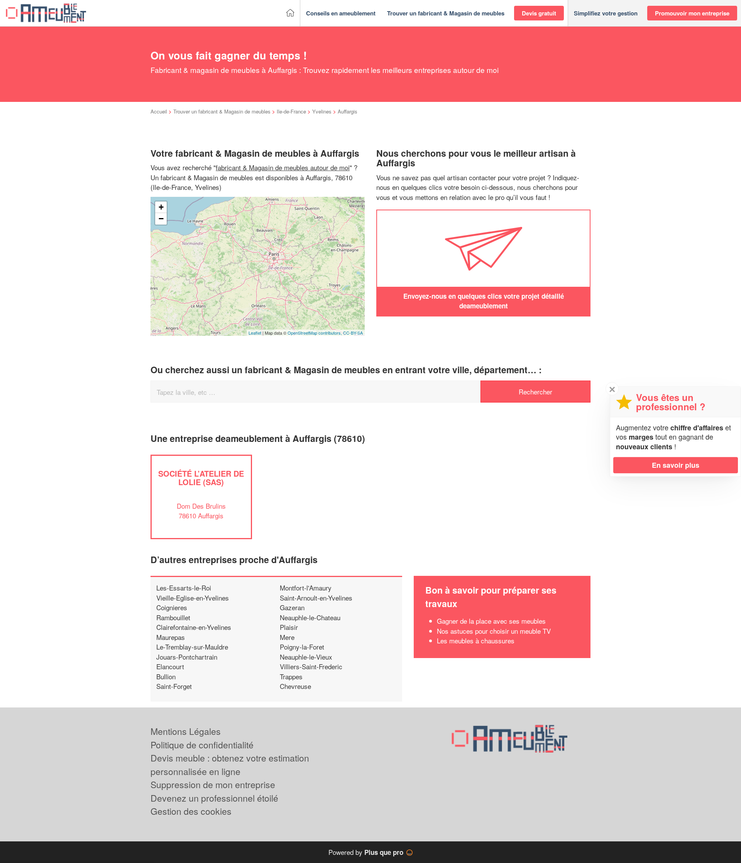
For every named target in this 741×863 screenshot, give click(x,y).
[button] (340, 13)
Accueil (159, 111)
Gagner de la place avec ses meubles (491, 621)
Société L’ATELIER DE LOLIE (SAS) (201, 477)
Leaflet (255, 333)
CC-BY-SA (353, 333)
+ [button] (161, 207)
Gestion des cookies (191, 811)
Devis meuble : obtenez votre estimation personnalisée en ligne (230, 764)
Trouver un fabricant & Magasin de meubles (222, 111)
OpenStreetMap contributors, (315, 333)
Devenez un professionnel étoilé (214, 798)
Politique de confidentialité (202, 744)
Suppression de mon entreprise (213, 784)
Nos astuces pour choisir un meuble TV (494, 631)
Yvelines (322, 111)
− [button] (161, 218)
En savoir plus (675, 465)
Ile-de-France (291, 111)
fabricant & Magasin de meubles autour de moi (283, 167)
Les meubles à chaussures (475, 640)
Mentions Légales (186, 731)
